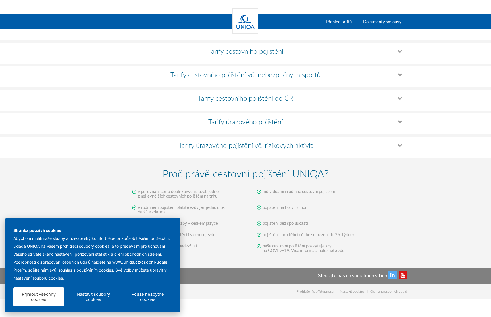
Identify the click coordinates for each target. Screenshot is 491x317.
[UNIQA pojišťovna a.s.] (245, 21)
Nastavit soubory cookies (93, 297)
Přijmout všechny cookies (39, 297)
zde (341, 250)
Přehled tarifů (339, 21)
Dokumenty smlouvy (382, 21)
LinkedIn (392, 275)
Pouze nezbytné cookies (148, 297)
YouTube (402, 275)
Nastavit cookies (352, 291)
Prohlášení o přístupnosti (315, 291)
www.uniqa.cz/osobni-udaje (139, 262)
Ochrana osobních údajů (388, 291)
